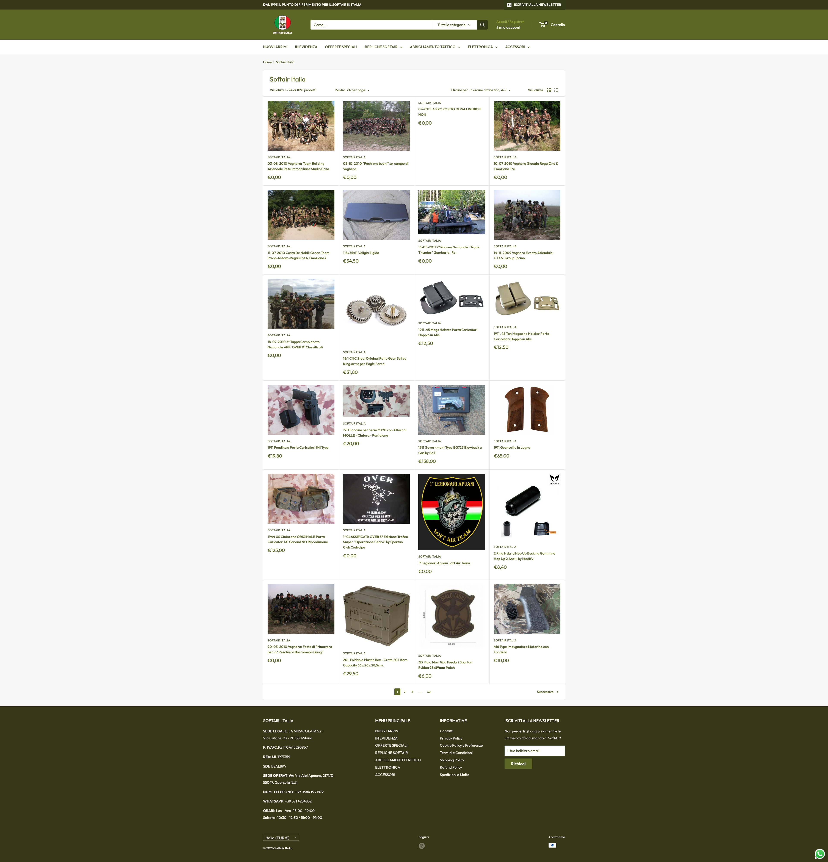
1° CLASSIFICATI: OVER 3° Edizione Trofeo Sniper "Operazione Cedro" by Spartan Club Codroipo (375, 542)
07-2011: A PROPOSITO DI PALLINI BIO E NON (449, 112)
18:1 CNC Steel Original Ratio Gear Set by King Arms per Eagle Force (374, 361)
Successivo (545, 692)
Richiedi (518, 763)
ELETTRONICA (480, 46)
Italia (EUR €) (277, 837)
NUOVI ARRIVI (275, 46)
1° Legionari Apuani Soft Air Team (444, 563)
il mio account (508, 27)
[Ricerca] (482, 24)
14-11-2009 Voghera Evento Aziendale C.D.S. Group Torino (523, 255)
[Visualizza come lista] (556, 90)
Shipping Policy (452, 760)
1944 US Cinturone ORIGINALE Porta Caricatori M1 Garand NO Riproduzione (298, 539)
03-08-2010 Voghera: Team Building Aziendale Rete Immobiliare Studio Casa (298, 166)
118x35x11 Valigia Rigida (361, 253)
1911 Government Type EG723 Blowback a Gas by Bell (450, 450)
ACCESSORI (515, 46)
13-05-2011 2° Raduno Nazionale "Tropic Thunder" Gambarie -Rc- (449, 250)
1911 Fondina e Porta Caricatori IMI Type (298, 447)
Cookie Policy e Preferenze (461, 745)
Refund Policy (451, 767)
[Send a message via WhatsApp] (820, 854)
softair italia (279, 157)
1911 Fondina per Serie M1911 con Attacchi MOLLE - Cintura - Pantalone (374, 432)
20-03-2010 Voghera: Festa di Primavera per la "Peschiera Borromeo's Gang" (300, 649)
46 (429, 692)
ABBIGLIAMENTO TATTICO (433, 46)
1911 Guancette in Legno (512, 447)
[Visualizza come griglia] (549, 90)
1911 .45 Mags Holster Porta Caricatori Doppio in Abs (447, 332)
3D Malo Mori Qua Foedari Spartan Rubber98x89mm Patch (445, 665)
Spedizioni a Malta (454, 774)
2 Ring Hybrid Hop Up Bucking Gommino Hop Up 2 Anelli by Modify (524, 556)
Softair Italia (285, 62)
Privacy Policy (451, 738)
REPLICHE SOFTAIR (381, 46)
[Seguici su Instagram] (422, 846)
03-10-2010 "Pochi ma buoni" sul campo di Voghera (375, 166)
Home (267, 62)
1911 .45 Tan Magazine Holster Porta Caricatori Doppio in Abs (521, 336)
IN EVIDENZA (306, 46)
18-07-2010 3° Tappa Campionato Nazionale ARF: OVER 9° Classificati (295, 344)
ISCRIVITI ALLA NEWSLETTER (537, 4)
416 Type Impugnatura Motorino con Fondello (521, 649)
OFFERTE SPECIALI (341, 46)
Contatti (446, 731)
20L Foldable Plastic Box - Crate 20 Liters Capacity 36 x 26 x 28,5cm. (375, 662)
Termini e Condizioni (456, 752)
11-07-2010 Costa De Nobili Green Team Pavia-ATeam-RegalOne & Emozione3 (298, 255)
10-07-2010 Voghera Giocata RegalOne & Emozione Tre (526, 166)
